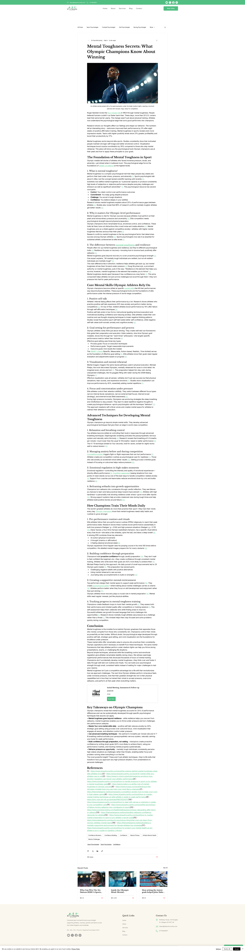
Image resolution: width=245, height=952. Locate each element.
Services (125, 927)
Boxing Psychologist (140, 27)
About (124, 924)
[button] (165, 27)
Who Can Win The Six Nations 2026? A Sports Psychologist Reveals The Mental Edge (91, 891)
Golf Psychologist (124, 27)
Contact (124, 935)
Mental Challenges (94, 839)
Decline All (227, 949)
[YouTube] (166, 2)
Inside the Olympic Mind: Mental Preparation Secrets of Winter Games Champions (121, 891)
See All (165, 868)
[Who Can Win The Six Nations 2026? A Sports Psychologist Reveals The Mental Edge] (91, 879)
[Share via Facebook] (88, 851)
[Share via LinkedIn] (97, 851)
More (151, 27)
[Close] (243, 948)
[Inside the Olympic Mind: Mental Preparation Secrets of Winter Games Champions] (122, 879)
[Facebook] (173, 2)
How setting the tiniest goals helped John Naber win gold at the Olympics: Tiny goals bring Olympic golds (153, 891)
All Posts (80, 27)
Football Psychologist (108, 27)
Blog (123, 931)
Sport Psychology (106, 844)
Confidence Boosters (94, 835)
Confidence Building (111, 835)
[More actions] (157, 40)
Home (124, 920)
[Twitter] (170, 2)
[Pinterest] (177, 2)
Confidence (123, 835)
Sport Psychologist (92, 27)
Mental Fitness (134, 835)
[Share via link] (102, 851)
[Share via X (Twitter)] (93, 851)
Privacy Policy (75, 949)
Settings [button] (218, 949)
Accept (237, 949)
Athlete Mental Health (149, 835)
